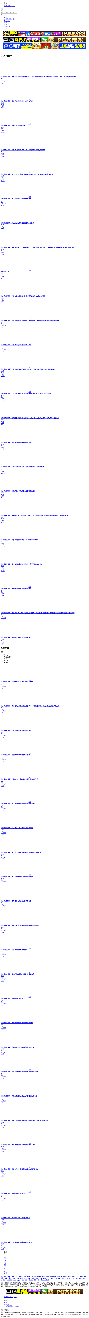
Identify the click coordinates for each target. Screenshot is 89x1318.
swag (84, 1278)
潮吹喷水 (31, 1280)
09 (5, 1268)
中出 (56, 1278)
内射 (47, 1276)
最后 (5, 1271)
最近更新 (7, 21)
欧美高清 (64, 1276)
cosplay (18, 1280)
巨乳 (2, 1278)
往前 (5, 1273)
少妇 (14, 1278)
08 (5, 1266)
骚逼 (29, 1278)
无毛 (76, 1278)
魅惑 (4, 1280)
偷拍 (26, 1280)
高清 (37, 1278)
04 (5, 1260)
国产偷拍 (19, 1276)
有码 (43, 1276)
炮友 (18, 1278)
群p (38, 1280)
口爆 (6, 1278)
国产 (13, 1276)
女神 (28, 1276)
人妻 (69, 1276)
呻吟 (10, 1278)
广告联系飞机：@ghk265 (11, 1306)
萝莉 (52, 1278)
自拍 (58, 1276)
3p (73, 1278)
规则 (5, 1302)
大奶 (81, 1276)
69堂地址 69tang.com (10, 1297)
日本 (24, 1276)
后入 (25, 1278)
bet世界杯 (7, 26)
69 (7, 1309)
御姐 (73, 1276)
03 (5, 1258)
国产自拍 (3, 1276)
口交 (77, 1276)
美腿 (14, 1280)
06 (5, 1263)
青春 (23, 1280)
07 (5, 1265)
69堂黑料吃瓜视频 (9, 19)
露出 (59, 1278)
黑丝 (21, 1278)
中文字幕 (53, 1276)
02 (5, 1257)
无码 (9, 1276)
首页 (5, 17)
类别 (5, 23)
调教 (80, 1278)
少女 (48, 1278)
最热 (35, 1280)
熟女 (70, 1278)
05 (5, 1262)
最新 (85, 1276)
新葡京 (6, 24)
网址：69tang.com (9, 6)
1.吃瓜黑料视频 (36, 1276)
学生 (63, 1278)
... (4, 1269)
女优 (40, 1278)
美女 (67, 1278)
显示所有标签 (45, 1280)
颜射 (33, 1278)
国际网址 (7, 1304)
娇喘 (44, 1278)
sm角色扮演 (9, 1280)
